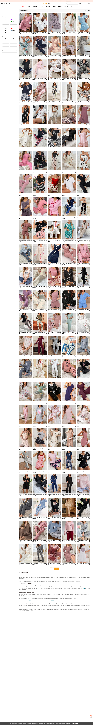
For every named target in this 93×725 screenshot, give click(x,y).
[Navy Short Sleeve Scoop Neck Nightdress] (69, 391)
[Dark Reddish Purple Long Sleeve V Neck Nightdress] (69, 553)
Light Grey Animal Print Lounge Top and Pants (84, 540)
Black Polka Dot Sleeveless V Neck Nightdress (25, 124)
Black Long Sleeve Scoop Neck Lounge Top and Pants (85, 286)
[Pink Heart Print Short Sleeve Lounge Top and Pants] (26, 22)
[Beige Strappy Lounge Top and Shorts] (26, 437)
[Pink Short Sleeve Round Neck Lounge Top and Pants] (40, 206)
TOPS (29, 6)
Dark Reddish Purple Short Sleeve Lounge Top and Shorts (27, 240)
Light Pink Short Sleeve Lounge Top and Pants (55, 55)
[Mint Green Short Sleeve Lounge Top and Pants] (69, 322)
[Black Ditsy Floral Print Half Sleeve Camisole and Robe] (26, 483)
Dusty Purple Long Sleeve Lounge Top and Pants (55, 32)
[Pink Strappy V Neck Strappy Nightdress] (83, 437)
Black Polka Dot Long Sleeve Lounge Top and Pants (70, 286)
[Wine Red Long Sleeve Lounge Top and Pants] (40, 345)
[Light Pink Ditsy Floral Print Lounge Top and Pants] (54, 68)
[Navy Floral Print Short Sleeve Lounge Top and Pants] (69, 206)
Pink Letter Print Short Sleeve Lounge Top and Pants (55, 332)
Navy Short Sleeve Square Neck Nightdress (54, 263)
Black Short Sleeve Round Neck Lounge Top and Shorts (41, 240)
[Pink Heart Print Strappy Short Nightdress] (40, 460)
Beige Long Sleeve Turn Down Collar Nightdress (40, 263)
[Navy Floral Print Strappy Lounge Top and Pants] (40, 45)
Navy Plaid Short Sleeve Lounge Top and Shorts (26, 101)
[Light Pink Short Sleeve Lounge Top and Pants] (54, 45)
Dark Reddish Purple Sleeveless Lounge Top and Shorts (56, 309)
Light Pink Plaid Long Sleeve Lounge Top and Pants (41, 101)
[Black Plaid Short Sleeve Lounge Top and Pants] (54, 137)
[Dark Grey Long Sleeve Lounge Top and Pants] (26, 368)
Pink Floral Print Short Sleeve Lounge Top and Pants (55, 286)
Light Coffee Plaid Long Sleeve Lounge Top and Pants (56, 517)
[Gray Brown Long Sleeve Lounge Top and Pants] (26, 530)
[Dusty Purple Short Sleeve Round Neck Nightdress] (83, 114)
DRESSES (41, 6)
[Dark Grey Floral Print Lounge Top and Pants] (54, 91)
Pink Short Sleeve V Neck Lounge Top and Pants (69, 263)
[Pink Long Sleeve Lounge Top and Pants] (54, 553)
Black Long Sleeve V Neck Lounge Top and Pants (69, 309)
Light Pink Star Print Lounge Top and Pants (39, 78)
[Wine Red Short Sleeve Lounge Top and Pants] (83, 391)
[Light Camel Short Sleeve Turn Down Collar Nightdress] (69, 437)
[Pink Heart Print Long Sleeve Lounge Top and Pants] (83, 253)
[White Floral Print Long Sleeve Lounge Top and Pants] (54, 368)
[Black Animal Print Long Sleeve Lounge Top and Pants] (83, 368)
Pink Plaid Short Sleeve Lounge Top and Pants (26, 332)
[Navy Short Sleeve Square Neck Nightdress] (54, 253)
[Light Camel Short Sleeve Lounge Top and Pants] (83, 206)
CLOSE (83, 723)
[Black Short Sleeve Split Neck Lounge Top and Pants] (83, 183)
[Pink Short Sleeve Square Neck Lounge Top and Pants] (26, 160)
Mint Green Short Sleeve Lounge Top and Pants (69, 332)
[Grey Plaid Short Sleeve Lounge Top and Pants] (69, 114)
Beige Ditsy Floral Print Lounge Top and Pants (40, 378)
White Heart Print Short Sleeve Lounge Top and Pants (41, 32)
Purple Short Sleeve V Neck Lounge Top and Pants (26, 309)
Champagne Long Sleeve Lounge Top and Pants (69, 517)
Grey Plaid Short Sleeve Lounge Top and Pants (69, 124)
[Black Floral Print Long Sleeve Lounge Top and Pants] (26, 68)
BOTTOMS (60, 6)
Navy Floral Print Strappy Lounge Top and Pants (40, 55)
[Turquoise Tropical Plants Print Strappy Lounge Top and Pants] (26, 45)
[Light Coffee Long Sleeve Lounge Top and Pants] (69, 91)
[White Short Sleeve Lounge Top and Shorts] (69, 183)
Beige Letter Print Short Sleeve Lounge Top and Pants (41, 286)
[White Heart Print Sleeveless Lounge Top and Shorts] (83, 160)
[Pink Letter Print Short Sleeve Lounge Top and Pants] (54, 322)
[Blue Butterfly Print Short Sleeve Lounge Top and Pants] (69, 345)
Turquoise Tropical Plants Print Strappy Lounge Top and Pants (28, 55)
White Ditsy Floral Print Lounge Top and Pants (83, 332)
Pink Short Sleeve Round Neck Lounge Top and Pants (41, 217)
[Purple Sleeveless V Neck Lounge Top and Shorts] (26, 206)
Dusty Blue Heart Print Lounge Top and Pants (25, 286)
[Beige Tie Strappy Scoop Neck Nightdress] (26, 137)
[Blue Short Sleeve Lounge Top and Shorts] (83, 299)
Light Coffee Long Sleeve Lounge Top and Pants (69, 101)
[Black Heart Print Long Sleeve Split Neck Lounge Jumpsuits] (83, 460)
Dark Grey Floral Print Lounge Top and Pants (54, 101)
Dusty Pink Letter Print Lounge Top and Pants (69, 378)
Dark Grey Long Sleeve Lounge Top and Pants (25, 378)
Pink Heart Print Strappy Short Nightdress (39, 471)
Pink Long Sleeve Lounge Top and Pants (54, 563)
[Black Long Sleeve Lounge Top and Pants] (54, 391)
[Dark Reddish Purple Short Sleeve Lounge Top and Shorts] (26, 229)
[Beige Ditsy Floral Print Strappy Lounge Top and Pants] (54, 114)
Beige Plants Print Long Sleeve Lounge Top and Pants (27, 563)
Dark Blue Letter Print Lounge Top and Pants (54, 494)
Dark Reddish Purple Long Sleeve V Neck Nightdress (70, 563)
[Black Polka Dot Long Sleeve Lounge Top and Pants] (69, 276)
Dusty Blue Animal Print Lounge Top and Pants (26, 263)
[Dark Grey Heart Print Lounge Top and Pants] (26, 507)
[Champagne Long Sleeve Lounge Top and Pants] (69, 507)
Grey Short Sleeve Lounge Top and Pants (25, 471)
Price (3, 50)
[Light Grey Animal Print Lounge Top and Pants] (83, 530)
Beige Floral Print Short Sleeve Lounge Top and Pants (27, 355)
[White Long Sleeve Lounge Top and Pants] (69, 160)
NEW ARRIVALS (23, 6)
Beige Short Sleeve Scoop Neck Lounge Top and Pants (85, 240)
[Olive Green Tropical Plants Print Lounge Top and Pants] (40, 322)
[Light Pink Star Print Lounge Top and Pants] (40, 68)
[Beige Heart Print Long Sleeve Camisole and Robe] (69, 22)
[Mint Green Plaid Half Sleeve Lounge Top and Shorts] (69, 229)
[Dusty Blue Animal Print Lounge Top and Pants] (26, 253)
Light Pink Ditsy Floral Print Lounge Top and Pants (55, 78)
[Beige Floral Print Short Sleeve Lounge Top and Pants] (26, 345)
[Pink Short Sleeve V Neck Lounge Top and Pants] (26, 183)
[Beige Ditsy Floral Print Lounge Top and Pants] (40, 368)
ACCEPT (75, 723)
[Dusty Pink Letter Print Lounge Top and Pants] (69, 368)
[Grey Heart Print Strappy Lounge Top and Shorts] (40, 437)
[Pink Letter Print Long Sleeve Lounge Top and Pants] (69, 530)
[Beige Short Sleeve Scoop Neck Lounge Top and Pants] (83, 229)
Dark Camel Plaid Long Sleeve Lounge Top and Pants (85, 101)
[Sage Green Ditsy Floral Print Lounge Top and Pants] (40, 299)
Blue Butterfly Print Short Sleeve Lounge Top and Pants (70, 355)
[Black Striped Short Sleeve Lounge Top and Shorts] (40, 183)
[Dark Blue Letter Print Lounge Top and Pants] (54, 483)
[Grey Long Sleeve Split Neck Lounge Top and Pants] (54, 345)
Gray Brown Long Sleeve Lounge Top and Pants (26, 540)
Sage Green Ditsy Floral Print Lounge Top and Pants (41, 309)
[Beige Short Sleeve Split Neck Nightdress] (54, 437)
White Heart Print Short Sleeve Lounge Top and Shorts (41, 124)
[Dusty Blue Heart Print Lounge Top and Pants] (26, 276)
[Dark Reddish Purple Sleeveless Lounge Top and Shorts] (54, 299)
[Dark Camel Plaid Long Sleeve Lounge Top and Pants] (83, 91)
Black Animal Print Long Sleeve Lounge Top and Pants (85, 378)
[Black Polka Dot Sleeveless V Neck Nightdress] (26, 114)
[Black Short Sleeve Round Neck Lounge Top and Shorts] (40, 229)
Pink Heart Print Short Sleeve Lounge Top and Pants (26, 32)
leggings (84, 588)
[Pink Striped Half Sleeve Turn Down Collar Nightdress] (54, 414)
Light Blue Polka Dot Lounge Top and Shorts (83, 32)
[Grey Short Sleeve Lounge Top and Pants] (26, 460)
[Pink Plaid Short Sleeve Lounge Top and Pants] (26, 322)
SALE (71, 6)
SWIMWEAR (48, 6)
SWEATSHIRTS (35, 6)
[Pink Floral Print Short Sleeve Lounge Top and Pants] (54, 276)
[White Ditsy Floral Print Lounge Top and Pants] (83, 322)
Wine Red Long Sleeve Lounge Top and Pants (40, 355)
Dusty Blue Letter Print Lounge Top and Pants (40, 517)
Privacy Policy (69, 723)
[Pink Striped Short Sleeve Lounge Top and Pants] (26, 414)
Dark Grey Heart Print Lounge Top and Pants (25, 517)
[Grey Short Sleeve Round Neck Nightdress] (40, 414)
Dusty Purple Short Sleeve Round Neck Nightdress (84, 124)
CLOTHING (66, 6)
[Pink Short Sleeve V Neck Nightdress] (69, 414)
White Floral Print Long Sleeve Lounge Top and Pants (56, 378)
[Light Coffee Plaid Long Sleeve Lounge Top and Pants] (54, 507)
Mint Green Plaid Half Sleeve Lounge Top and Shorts (70, 240)
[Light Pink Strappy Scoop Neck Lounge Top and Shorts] (83, 137)
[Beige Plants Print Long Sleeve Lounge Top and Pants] (26, 553)
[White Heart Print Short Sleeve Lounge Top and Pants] (40, 22)
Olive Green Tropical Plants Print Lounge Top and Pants (41, 332)
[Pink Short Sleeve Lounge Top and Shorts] (54, 206)
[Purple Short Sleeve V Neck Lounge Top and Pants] (26, 299)
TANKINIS (54, 6)
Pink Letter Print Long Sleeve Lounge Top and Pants (70, 540)
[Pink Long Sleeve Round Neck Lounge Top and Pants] (40, 530)
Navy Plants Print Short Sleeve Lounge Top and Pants (70, 471)
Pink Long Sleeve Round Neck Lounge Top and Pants (41, 540)
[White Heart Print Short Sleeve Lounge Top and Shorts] (40, 114)
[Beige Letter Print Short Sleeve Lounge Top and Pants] (40, 276)
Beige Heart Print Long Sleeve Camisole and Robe (69, 32)
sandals (52, 600)
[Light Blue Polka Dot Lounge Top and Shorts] (83, 22)
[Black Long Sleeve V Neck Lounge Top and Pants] (69, 299)
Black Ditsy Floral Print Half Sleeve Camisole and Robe (27, 494)
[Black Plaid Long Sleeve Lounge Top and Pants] (40, 137)
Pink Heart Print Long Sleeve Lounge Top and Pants (84, 263)
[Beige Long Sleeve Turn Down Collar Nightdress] (40, 253)
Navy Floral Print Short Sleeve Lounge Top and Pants (70, 217)
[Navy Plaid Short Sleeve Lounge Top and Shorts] (26, 91)
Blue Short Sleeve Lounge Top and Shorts (83, 309)
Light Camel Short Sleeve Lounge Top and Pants (84, 217)
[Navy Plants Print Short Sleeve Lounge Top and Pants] (69, 460)
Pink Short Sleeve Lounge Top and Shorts (54, 217)
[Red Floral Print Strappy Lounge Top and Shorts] (54, 183)
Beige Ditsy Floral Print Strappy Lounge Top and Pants (56, 124)
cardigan (30, 600)
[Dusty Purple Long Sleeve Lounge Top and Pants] (54, 22)
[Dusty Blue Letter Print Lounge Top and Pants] (40, 507)
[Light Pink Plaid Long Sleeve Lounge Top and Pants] (40, 91)
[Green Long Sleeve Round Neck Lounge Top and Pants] (40, 391)
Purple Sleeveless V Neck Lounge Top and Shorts (26, 217)
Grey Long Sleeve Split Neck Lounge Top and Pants (55, 355)
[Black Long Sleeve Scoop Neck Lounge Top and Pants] (83, 276)
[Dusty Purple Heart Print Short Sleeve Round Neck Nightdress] (83, 553)
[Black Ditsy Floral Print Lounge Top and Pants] (69, 137)
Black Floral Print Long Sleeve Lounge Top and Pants (27, 78)
